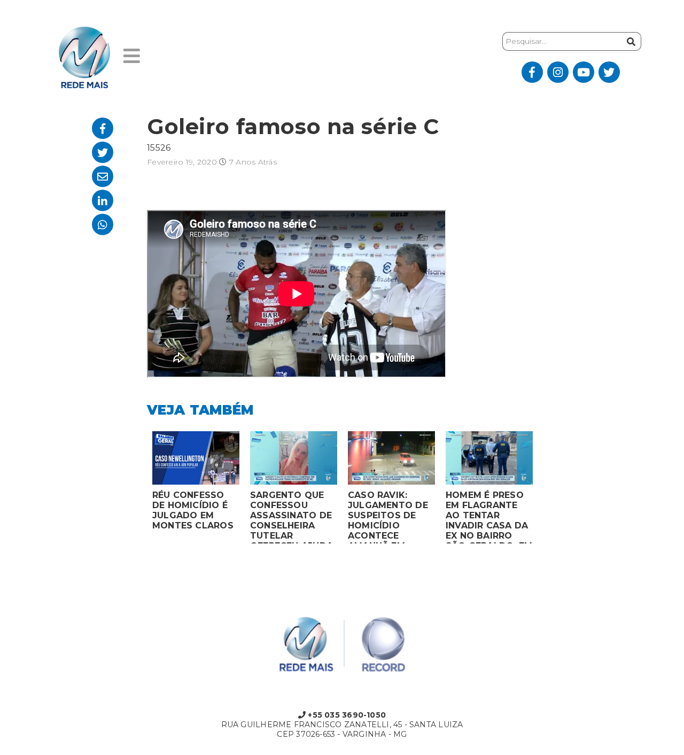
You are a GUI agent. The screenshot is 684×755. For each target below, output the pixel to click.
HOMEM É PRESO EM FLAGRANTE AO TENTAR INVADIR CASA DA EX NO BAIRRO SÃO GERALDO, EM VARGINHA (489, 516)
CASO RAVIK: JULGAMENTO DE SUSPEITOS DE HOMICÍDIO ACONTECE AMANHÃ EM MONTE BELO (388, 516)
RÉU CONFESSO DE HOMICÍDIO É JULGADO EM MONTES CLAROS (193, 510)
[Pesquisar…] (629, 41)
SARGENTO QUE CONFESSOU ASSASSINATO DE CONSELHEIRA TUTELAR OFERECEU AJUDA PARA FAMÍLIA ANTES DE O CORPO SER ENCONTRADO (291, 516)
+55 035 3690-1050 (346, 715)
